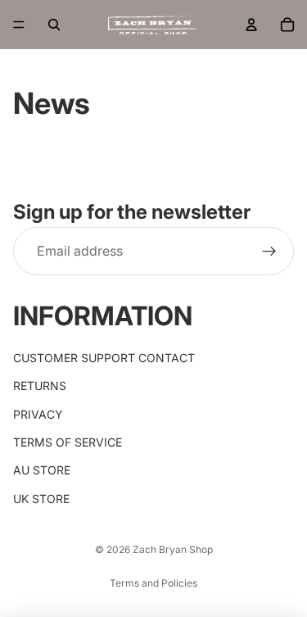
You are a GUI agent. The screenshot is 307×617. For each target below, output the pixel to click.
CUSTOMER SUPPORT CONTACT (104, 358)
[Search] (54, 25)
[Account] (251, 25)
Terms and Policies (153, 583)
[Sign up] (269, 251)
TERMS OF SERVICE (67, 442)
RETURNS (39, 385)
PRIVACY (38, 414)
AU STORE (41, 470)
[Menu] (19, 24)
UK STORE (41, 499)
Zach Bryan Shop (173, 549)
